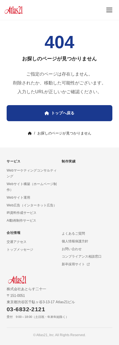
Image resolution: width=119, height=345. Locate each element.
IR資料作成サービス (22, 213)
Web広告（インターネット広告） (32, 205)
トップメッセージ (20, 249)
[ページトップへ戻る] (103, 335)
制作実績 (69, 161)
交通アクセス (17, 242)
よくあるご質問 (73, 233)
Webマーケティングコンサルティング (32, 173)
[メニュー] (109, 10)
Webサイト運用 (18, 197)
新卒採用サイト (74, 264)
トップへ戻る (62, 113)
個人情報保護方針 (75, 241)
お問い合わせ (72, 249)
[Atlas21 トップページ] (13, 10)
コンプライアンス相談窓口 (82, 256)
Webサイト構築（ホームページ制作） (32, 187)
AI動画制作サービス (21, 220)
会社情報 (13, 233)
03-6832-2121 (26, 309)
